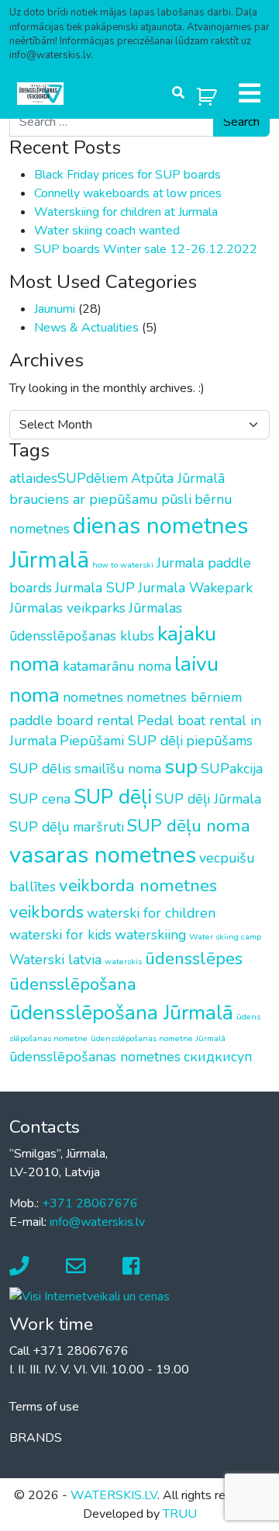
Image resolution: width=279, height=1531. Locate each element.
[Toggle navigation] (249, 93)
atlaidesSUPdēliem (68, 478)
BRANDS (35, 1437)
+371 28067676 (90, 1203)
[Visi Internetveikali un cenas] (89, 1295)
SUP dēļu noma (188, 826)
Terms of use (44, 1406)
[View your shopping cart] (207, 94)
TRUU (180, 1513)
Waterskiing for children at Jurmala (126, 211)
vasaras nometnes (102, 854)
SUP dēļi (113, 797)
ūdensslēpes (194, 958)
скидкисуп (218, 1056)
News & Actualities (86, 327)
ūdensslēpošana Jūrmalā (121, 1012)
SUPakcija (232, 768)
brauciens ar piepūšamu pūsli (100, 499)
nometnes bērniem (184, 697)
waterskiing (150, 934)
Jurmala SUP (95, 587)
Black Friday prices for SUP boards (127, 174)
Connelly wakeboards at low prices (128, 193)
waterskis (123, 961)
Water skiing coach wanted (107, 230)
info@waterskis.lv (97, 1222)
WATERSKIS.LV (114, 1495)
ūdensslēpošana (72, 984)
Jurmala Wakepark (195, 587)
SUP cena (40, 799)
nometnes (93, 697)
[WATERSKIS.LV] (40, 93)
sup (181, 766)
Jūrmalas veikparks (67, 608)
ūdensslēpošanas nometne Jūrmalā (158, 1038)
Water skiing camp (225, 937)
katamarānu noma (117, 666)
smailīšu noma (117, 768)
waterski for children (151, 913)
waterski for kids (60, 934)
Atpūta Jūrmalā (178, 478)
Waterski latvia (55, 959)
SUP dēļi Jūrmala (208, 799)
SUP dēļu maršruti (66, 827)
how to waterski (122, 565)
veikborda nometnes (138, 885)
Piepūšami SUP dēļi (121, 740)
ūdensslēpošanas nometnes (95, 1056)
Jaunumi (54, 309)
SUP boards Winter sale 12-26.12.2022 (145, 249)
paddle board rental (71, 720)
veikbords (46, 912)
